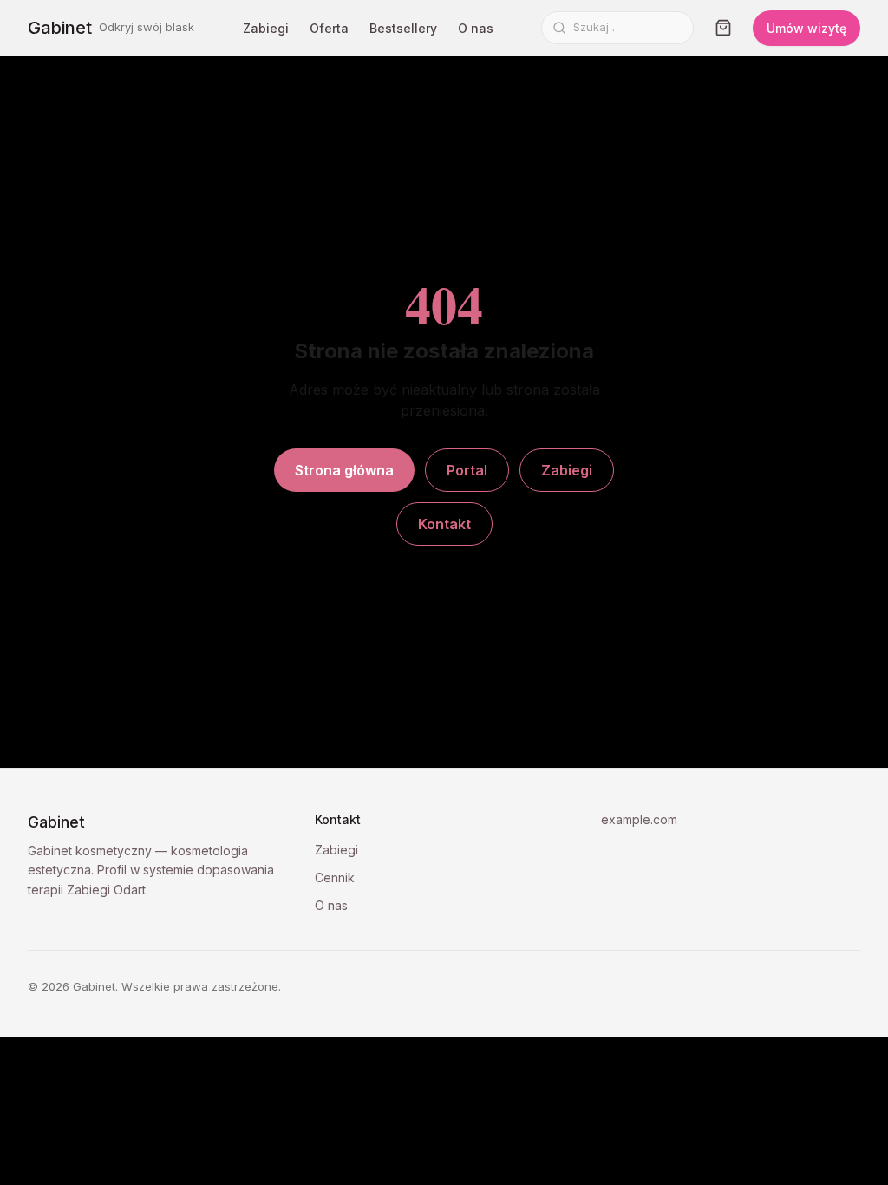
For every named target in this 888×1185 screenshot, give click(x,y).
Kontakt (444, 524)
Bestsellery (403, 28)
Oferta (329, 28)
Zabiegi (266, 28)
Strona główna (344, 470)
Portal (467, 470)
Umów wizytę (806, 28)
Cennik (335, 877)
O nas (475, 28)
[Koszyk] (723, 27)
